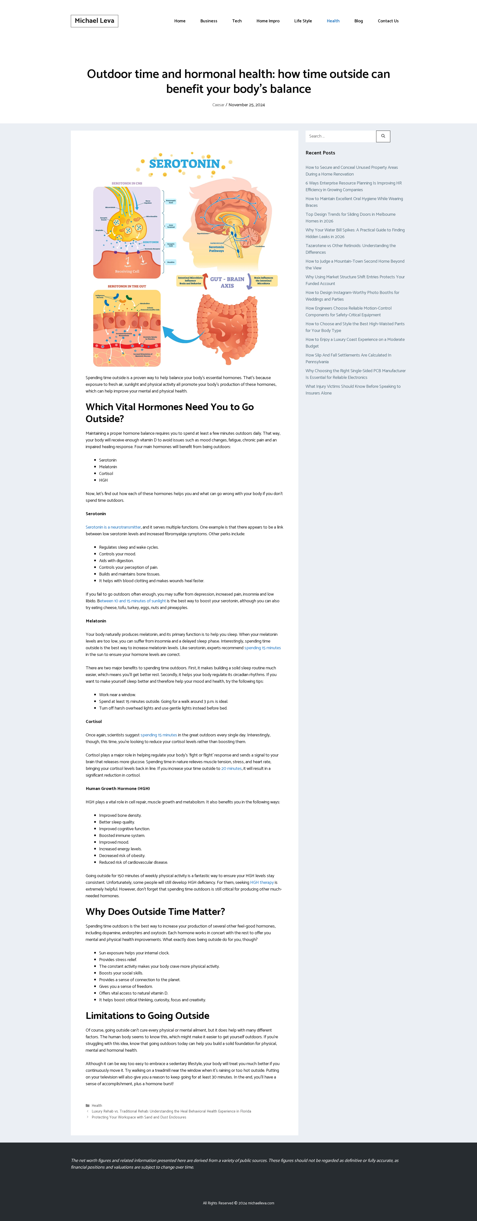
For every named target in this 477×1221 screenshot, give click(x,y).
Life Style (303, 21)
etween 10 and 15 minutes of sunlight (133, 601)
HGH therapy (262, 882)
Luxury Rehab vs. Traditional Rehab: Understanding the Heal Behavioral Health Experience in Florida (171, 1112)
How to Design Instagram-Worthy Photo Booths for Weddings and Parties (352, 296)
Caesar (218, 105)
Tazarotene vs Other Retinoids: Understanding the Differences (351, 249)
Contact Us (388, 21)
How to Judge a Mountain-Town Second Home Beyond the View (355, 265)
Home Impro (268, 21)
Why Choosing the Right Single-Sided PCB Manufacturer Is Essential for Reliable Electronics (356, 374)
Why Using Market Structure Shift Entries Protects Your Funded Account (355, 280)
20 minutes (231, 768)
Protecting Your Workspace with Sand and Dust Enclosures (139, 1117)
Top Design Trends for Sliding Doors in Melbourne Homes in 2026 (351, 218)
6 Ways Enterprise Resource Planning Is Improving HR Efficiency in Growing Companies (354, 187)
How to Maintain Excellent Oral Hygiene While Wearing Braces (354, 202)
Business (208, 21)
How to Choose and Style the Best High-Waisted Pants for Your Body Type (355, 327)
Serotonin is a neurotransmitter (113, 527)
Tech (237, 21)
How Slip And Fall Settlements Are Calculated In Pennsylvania (348, 359)
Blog (359, 21)
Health (333, 21)
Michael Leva (94, 21)
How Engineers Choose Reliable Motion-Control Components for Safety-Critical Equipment (349, 312)
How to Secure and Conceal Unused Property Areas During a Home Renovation (352, 171)
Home (180, 21)
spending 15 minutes (262, 648)
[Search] (383, 136)
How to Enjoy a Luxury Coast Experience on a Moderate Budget (355, 343)
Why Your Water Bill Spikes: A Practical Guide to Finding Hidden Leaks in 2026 (355, 233)
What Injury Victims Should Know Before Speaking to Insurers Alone (353, 390)
